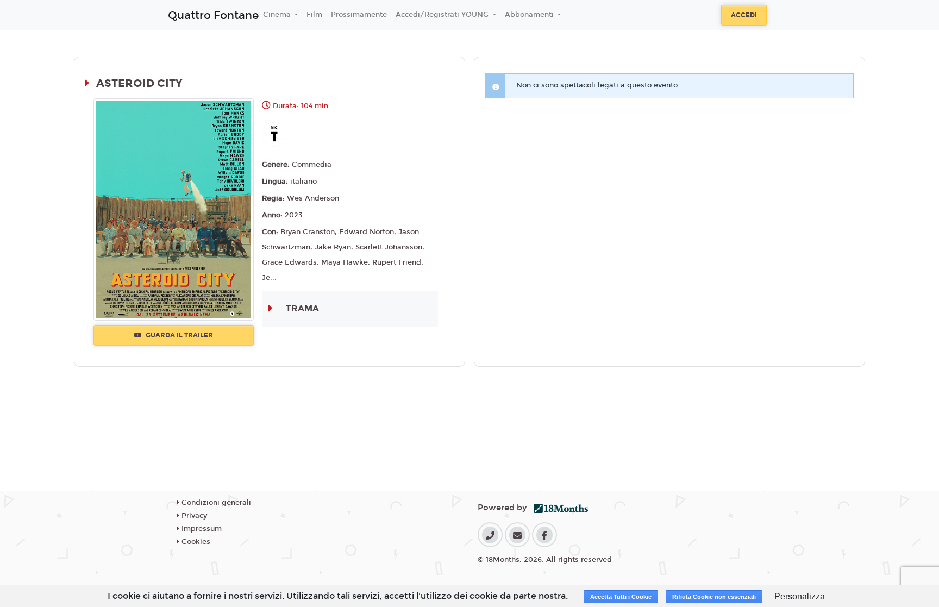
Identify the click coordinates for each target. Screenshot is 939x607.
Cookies (194, 541)
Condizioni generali (215, 502)
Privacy (193, 515)
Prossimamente (359, 14)
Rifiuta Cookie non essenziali (714, 596)
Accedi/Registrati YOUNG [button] (443, 14)
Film (314, 14)
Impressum (200, 528)
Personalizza (799, 596)
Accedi (744, 15)
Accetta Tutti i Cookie (621, 596)
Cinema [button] (278, 14)
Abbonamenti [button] (530, 14)
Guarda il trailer (178, 335)
